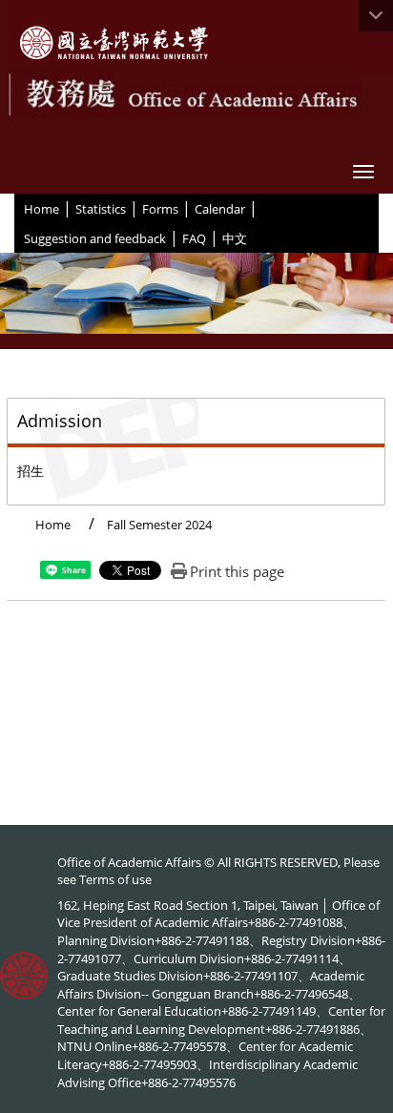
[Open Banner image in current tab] (196, 301)
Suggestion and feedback (95, 238)
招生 (30, 471)
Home (41, 208)
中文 (234, 238)
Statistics (100, 208)
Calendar (220, 208)
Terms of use (115, 879)
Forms (160, 208)
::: (16, 207)
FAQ (194, 238)
